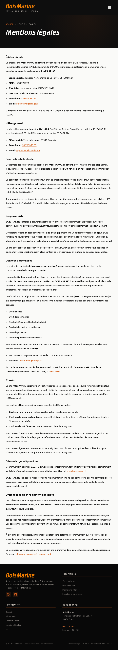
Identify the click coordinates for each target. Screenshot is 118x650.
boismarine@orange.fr (27, 103)
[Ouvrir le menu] (109, 7)
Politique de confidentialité (94, 644)
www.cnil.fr (54, 371)
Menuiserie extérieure (72, 594)
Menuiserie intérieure (72, 590)
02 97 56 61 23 (29, 98)
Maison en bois (69, 585)
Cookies (109, 644)
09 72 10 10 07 (29, 145)
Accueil (10, 24)
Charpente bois (69, 581)
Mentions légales (13, 625)
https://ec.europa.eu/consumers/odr (34, 554)
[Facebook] (15, 594)
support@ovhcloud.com (28, 150)
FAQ (7, 629)
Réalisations (11, 616)
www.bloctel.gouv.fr (76, 470)
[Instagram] (8, 594)
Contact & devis (13, 620)
